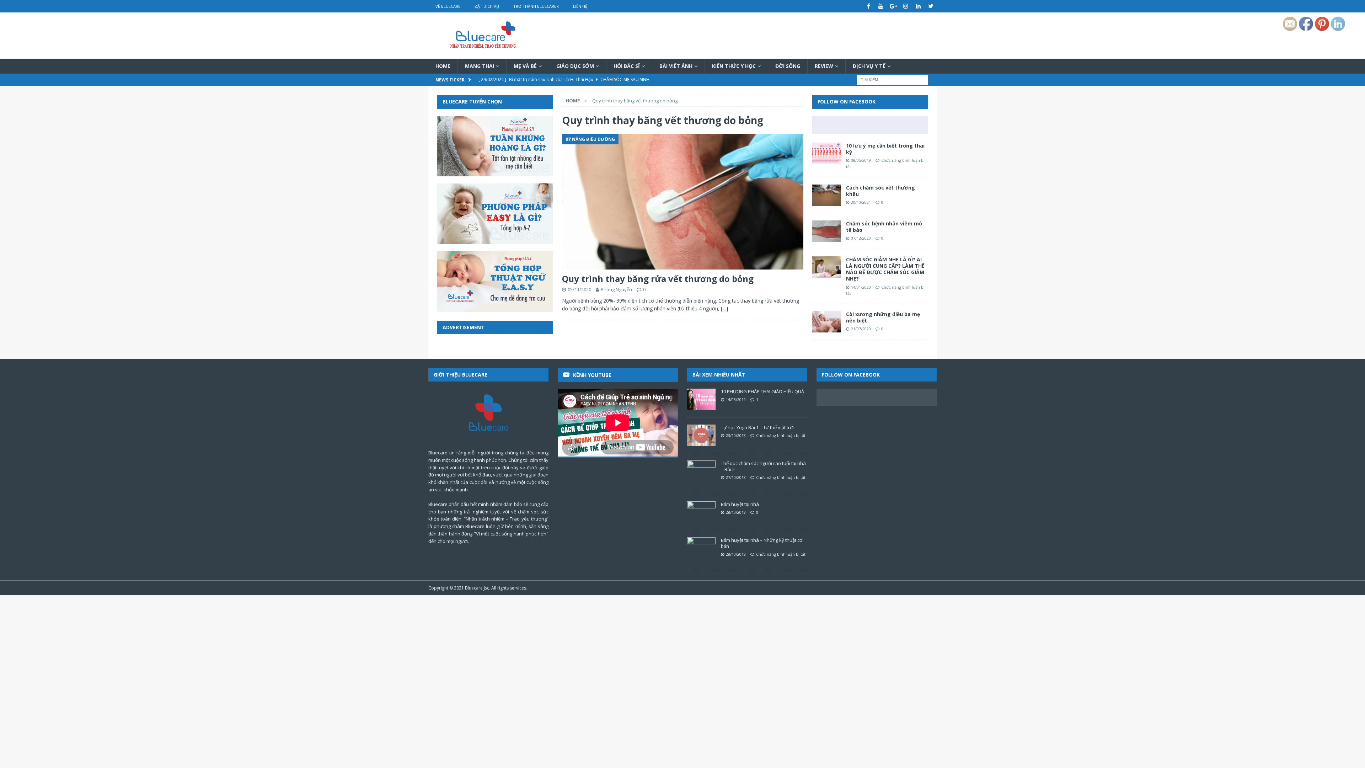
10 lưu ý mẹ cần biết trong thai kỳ (885, 148)
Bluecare (474, 588)
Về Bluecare (447, 6)
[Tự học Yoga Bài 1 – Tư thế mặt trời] (701, 435)
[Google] (893, 6)
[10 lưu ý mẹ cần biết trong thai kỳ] (826, 153)
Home (442, 66)
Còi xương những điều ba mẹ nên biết (883, 317)
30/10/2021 (861, 202)
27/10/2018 (736, 477)
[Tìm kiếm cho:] (892, 79)
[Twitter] (931, 6)
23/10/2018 (736, 435)
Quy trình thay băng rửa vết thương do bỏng (658, 278)
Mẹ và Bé (525, 66)
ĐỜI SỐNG (787, 66)
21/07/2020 (861, 328)
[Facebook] (868, 6)
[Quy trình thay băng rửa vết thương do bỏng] (682, 202)
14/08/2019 (736, 399)
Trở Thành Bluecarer (536, 6)
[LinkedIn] (918, 6)
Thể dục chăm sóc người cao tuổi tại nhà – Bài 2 (763, 466)
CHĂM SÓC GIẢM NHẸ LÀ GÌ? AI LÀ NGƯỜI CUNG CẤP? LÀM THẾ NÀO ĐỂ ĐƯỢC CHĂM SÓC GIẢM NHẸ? (885, 269)
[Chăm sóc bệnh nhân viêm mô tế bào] (826, 231)
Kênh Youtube (592, 375)
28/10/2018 (736, 512)
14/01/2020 (861, 287)
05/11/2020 (579, 289)
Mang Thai (479, 66)
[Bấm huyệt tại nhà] (701, 512)
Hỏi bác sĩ (627, 66)
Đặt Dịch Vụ (487, 6)
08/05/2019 (861, 160)
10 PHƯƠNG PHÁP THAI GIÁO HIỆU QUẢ (762, 391)
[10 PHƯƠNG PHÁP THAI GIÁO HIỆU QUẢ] (701, 399)
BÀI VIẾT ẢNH (675, 66)
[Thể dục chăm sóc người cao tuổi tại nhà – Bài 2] (701, 471)
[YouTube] (881, 6)
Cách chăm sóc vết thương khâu (880, 190)
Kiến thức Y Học (734, 66)
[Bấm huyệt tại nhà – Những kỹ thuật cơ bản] (701, 548)
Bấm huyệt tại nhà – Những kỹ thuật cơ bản (761, 543)
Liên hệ (580, 6)
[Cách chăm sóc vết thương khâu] (826, 195)
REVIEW (824, 66)
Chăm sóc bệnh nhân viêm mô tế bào (884, 226)
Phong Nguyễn (616, 289)
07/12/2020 (861, 238)
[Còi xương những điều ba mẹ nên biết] (826, 321)
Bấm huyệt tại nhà (740, 504)
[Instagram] (906, 6)
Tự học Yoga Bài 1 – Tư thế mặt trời (757, 427)
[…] (724, 308)
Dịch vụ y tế (869, 66)
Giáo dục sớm (575, 66)
